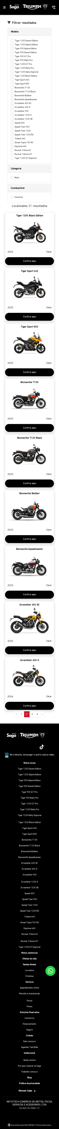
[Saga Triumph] (28, 7)
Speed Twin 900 (22, 127)
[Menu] (4, 7)
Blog (29, 1077)
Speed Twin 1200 (23, 131)
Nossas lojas (25, 1091)
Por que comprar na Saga (29, 1066)
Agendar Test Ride (29, 1047)
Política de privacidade (29, 1083)
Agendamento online (29, 988)
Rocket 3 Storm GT (23, 154)
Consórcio (29, 1018)
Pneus (29, 1006)
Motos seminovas (29, 953)
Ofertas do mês (29, 959)
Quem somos (29, 1060)
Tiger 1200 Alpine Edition (26, 45)
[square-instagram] (18, 747)
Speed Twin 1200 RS (24, 135)
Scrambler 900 (21, 111)
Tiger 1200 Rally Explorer (27, 72)
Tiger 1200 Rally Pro (24, 68)
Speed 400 (20, 123)
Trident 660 (20, 139)
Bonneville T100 (22, 88)
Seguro (29, 1030)
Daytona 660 (20, 146)
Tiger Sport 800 (22, 84)
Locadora (29, 970)
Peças (29, 1001)
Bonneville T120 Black (25, 92)
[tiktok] (41, 747)
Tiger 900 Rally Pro (24, 60)
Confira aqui (29, 261)
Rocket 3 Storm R (23, 150)
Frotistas (29, 976)
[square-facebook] (26, 747)
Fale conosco (29, 1041)
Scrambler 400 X (22, 107)
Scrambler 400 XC (23, 103)
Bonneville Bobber (23, 95)
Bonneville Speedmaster (26, 99)
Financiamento (29, 1024)
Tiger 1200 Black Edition (26, 76)
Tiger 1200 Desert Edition (26, 41)
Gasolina (19, 197)
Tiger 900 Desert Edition (26, 52)
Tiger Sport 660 (22, 80)
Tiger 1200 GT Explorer (26, 158)
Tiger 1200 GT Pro (23, 64)
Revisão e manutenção (29, 994)
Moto (17, 178)
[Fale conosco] (50, 971)
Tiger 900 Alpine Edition (26, 48)
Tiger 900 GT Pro (23, 56)
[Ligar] (53, 7)
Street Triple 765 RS (24, 142)
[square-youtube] (33, 747)
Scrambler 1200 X (23, 115)
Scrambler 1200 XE (24, 119)
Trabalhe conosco (29, 1072)
